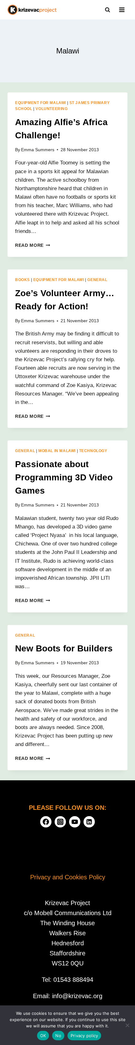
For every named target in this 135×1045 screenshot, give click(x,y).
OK (43, 1035)
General (97, 280)
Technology (93, 451)
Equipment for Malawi (40, 103)
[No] (127, 1025)
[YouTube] (74, 822)
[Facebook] (46, 822)
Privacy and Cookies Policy (67, 877)
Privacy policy (84, 1035)
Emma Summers (37, 149)
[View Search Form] (107, 9)
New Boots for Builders (64, 648)
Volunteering (51, 109)
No (58, 1035)
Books (22, 280)
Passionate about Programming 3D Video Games (64, 477)
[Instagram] (60, 822)
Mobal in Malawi (57, 451)
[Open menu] (121, 9)
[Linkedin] (89, 822)
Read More (32, 245)
